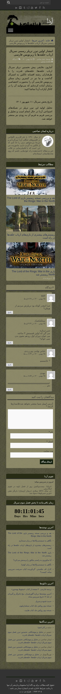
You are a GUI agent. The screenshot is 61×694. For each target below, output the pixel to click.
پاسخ (9, 312)
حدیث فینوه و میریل (43, 601)
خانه (48, 40)
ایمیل (50, 441)
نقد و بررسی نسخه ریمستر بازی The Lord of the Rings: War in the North (31, 199)
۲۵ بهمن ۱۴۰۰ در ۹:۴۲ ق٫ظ (34, 323)
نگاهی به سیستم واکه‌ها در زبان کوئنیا (36, 565)
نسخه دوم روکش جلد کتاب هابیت (38, 610)
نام (51, 432)
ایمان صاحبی (41, 59)
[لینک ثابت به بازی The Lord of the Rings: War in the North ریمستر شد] (30, 267)
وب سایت (48, 451)
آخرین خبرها (38, 40)
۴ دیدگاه (15, 59)
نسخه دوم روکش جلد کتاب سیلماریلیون (35, 606)
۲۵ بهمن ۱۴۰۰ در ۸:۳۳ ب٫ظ (34, 354)
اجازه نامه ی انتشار (30, 688)
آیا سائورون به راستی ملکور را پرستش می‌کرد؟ (32, 560)
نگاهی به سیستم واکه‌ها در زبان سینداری (35, 541)
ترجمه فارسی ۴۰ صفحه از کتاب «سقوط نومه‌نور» (31, 589)
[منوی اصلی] (10, 30)
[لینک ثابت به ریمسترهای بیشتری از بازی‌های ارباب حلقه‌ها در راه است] (30, 230)
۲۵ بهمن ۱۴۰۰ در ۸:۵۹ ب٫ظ (34, 376)
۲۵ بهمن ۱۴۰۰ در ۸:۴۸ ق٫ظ (34, 299)
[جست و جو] (8, 2)
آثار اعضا (41, 627)
